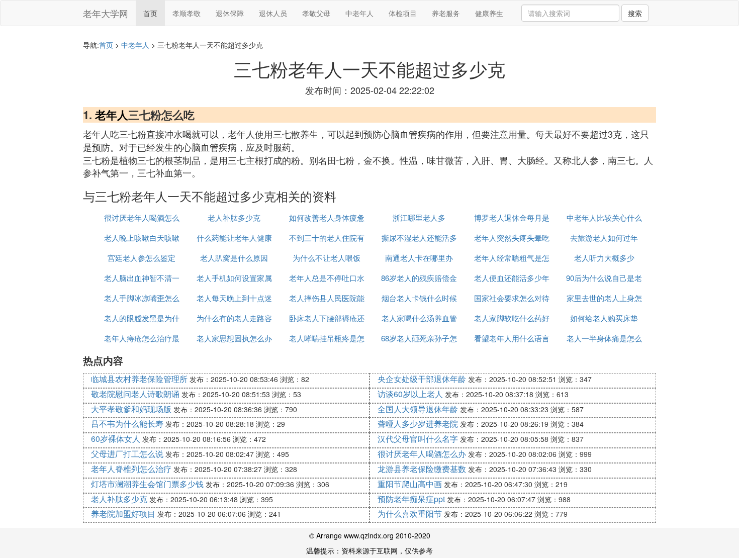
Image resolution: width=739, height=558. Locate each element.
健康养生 (489, 13)
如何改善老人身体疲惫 (326, 217)
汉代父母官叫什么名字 (418, 438)
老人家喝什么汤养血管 (419, 318)
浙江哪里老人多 (419, 217)
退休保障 (230, 13)
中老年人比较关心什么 (604, 217)
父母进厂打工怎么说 (127, 453)
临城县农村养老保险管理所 (139, 379)
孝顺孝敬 (186, 13)
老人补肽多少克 (234, 217)
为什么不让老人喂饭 (326, 257)
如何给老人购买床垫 (604, 318)
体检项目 (403, 13)
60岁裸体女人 (115, 438)
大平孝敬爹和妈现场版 (131, 409)
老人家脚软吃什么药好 (511, 318)
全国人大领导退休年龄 (418, 409)
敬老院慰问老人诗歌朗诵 (135, 394)
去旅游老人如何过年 (604, 237)
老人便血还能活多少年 (511, 277)
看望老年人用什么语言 (511, 338)
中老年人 (359, 13)
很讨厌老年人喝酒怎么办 (422, 453)
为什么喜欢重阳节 (410, 513)
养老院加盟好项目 (123, 513)
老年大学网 (105, 13)
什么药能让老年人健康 (234, 237)
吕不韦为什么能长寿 (127, 423)
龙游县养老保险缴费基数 (422, 469)
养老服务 (446, 13)
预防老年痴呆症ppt (411, 499)
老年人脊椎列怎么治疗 (131, 469)
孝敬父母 (316, 13)
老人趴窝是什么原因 (234, 257)
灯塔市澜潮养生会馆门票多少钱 (147, 484)
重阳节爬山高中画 (410, 484)
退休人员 (273, 13)
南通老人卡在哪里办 (419, 257)
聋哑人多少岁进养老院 (418, 423)
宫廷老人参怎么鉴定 (141, 257)
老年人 (111, 115)
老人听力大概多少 (604, 257)
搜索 (635, 13)
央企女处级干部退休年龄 (422, 379)
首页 (150, 13)
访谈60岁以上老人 (410, 394)
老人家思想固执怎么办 (234, 338)
